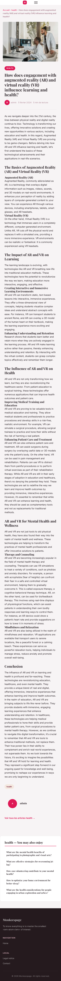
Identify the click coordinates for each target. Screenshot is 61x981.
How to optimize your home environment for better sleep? (28, 882)
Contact (6, 963)
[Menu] (36, 2)
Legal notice (8, 958)
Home (5, 943)
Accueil (6, 10)
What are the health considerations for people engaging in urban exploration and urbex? (28, 891)
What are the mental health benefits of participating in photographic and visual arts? (28, 854)
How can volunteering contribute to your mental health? (30, 872)
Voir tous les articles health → (20, 818)
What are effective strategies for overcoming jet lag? (29, 863)
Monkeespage (12, 920)
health (14, 10)
